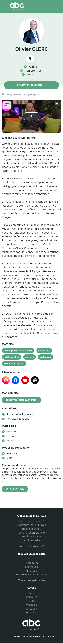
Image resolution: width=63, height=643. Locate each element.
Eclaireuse (31, 567)
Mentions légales (31, 536)
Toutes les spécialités (31, 580)
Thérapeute (31, 563)
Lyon (32, 601)
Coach (31, 559)
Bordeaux (31, 612)
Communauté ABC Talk (31, 525)
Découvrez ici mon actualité (21, 400)
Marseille (31, 605)
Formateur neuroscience (31, 574)
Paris (32, 593)
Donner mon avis (15, 489)
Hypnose (31, 570)
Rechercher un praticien (31, 532)
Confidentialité (31, 540)
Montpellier (32, 608)
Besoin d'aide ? (31, 529)
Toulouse (31, 597)
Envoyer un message (31, 85)
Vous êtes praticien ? (31, 546)
